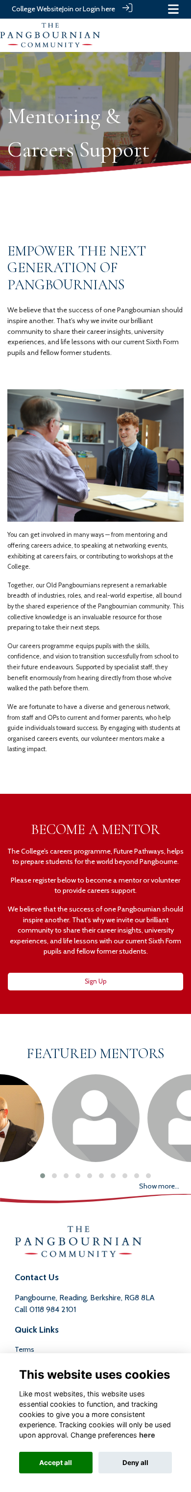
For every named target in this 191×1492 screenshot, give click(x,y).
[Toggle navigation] (173, 9)
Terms (24, 1349)
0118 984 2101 (52, 1309)
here (147, 1435)
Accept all (55, 1463)
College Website (37, 8)
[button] (42, 1176)
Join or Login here (88, 8)
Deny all (135, 1463)
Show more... (159, 1186)
